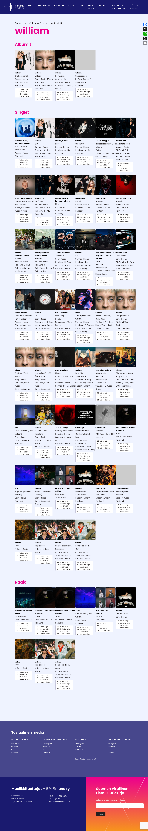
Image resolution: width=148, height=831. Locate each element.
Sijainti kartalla (19, 801)
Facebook (15, 746)
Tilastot (59, 5)
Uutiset (103, 5)
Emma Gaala (91, 7)
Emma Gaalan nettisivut (85, 759)
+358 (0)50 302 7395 (58, 796)
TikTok (78, 746)
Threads (14, 752)
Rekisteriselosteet (57, 802)
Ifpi (30, 5)
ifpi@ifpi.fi (54, 799)
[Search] (132, 5)
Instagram (15, 743)
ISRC (81, 5)
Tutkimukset (43, 5)
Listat (72, 5)
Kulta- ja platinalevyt (119, 7)
